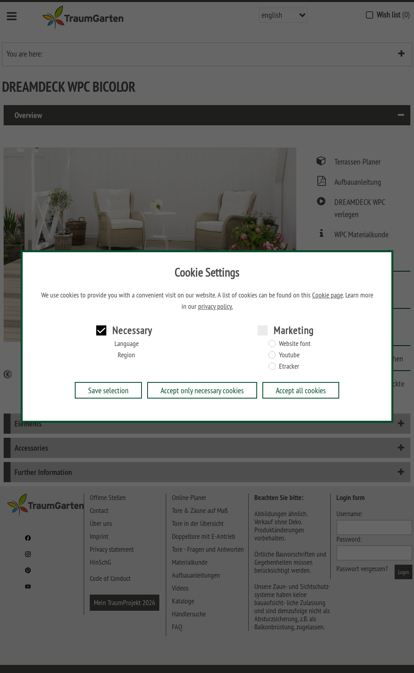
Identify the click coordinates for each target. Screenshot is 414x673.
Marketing (294, 330)
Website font (294, 343)
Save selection (108, 390)
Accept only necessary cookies (202, 390)
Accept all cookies (301, 390)
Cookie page (327, 295)
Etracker (289, 366)
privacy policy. (215, 306)
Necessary (132, 330)
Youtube (289, 354)
